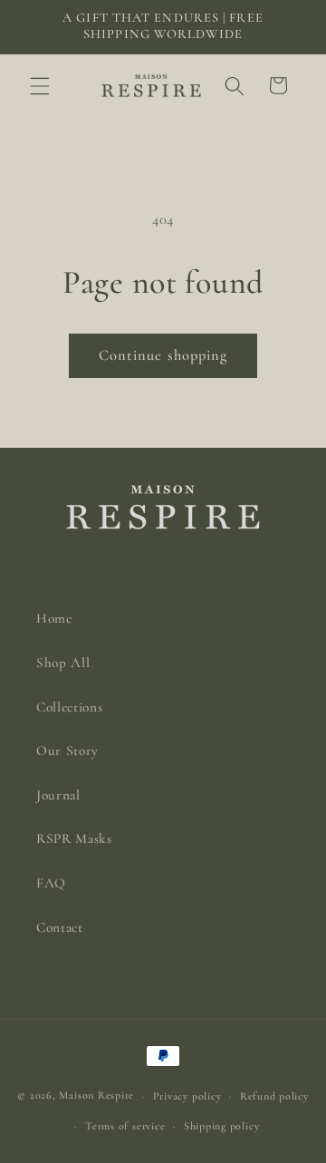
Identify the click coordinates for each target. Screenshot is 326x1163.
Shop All (63, 662)
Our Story (67, 750)
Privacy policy (187, 1096)
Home (54, 618)
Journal (58, 795)
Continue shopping (163, 355)
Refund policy (274, 1096)
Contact (59, 927)
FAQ (51, 883)
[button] (40, 85)
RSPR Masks (74, 838)
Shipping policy (222, 1125)
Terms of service (125, 1125)
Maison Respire (96, 1096)
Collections (69, 707)
